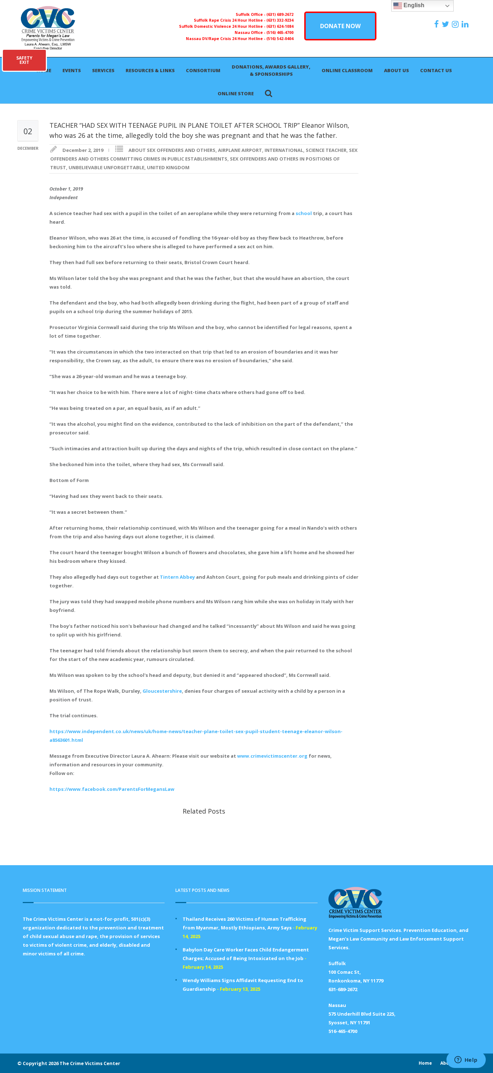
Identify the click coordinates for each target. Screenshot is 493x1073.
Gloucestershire (162, 691)
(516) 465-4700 (279, 32)
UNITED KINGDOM (168, 167)
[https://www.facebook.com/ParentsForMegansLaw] (437, 24)
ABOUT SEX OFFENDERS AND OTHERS (171, 150)
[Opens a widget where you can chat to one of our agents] (466, 1060)
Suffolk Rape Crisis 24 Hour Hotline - (230, 20)
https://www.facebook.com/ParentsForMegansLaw (111, 789)
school (304, 213)
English (413, 5)
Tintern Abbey (177, 577)
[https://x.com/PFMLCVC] (446, 24)
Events (71, 70)
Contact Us (436, 70)
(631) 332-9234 (279, 20)
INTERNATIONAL (284, 150)
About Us (396, 70)
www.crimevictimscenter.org (272, 756)
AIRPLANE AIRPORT (240, 150)
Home (425, 1063)
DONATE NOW (340, 26)
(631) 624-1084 (279, 26)
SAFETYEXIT (24, 60)
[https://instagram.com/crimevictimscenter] (456, 24)
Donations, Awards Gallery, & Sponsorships (271, 70)
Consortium (203, 70)
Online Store (236, 93)
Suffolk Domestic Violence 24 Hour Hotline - (222, 26)
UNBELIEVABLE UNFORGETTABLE (106, 167)
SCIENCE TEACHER (326, 150)
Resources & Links (150, 70)
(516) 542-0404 (279, 38)
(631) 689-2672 (279, 14)
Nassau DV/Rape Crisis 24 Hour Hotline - (226, 38)
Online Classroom (347, 70)
